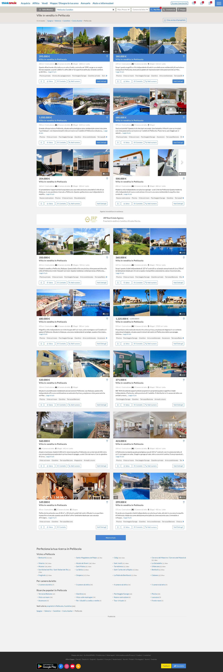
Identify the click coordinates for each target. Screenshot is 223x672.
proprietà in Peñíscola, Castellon (58, 606)
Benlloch (155, 570)
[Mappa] (107, 56)
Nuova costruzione (121, 597)
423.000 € (121, 441)
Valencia (58, 21)
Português (139, 659)
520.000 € (44, 379)
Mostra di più (111, 538)
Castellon (66, 21)
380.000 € (121, 56)
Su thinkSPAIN (89, 655)
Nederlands (117, 659)
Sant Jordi (118, 563)
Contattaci (147, 655)
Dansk (78, 659)
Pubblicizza (100, 655)
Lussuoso (155, 597)
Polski (131, 659)
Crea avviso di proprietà (176, 20)
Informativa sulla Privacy (125, 655)
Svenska (154, 659)
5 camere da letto (158, 585)
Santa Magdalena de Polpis (86, 558)
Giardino (79, 594)
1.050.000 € (45, 117)
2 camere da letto (45, 585)
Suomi (147, 659)
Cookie (138, 655)
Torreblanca (118, 566)
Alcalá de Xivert (82, 563)
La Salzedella (157, 563)
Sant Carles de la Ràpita (123, 570)
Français (108, 659)
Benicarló (42, 558)
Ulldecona (156, 566)
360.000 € (121, 257)
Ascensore (42, 601)
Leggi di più (52, 72)
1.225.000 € (127, 318)
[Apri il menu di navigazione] (219, 3)
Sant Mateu (81, 566)
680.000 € (121, 117)
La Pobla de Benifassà (122, 575)
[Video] (116, 51)
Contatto (62, 81)
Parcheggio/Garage (122, 594)
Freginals (42, 575)
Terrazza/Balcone (45, 594)
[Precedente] (40, 75)
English (93, 659)
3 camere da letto (83, 585)
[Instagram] (66, 666)
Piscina (155, 594)
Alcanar (41, 566)
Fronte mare (156, 601)
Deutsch (85, 659)
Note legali (110, 655)
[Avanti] (106, 40)
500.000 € (121, 178)
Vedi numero (75, 81)
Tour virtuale (119, 601)
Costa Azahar (77, 21)
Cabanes (155, 575)
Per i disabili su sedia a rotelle (87, 601)
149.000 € (44, 502)
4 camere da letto (121, 585)
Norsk (125, 659)
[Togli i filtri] (113, 10)
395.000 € (44, 56)
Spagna (50, 21)
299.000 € (121, 502)
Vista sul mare (43, 597)
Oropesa (79, 575)
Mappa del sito (76, 655)
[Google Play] (47, 666)
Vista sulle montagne (84, 597)
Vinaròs (41, 563)
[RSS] (78, 666)
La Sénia (79, 570)
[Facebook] (60, 666)
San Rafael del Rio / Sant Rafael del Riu (53, 570)
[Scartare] (41, 81)
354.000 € (44, 178)
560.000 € (44, 441)
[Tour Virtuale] (39, 253)
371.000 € (121, 379)
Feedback (166, 666)
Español (100, 659)
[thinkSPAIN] (9, 3)
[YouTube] (72, 666)
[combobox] (85, 10)
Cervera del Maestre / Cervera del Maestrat (169, 558)
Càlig (116, 558)
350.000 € (44, 257)
